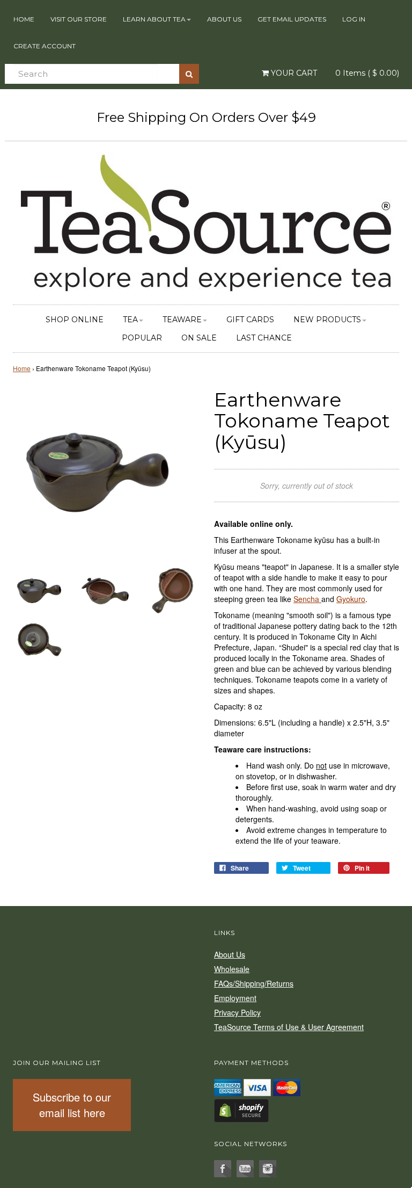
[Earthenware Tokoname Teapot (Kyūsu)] (38, 589)
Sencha (307, 598)
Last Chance (264, 338)
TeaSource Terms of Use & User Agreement (289, 1027)
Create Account (44, 46)
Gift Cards (250, 319)
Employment (235, 998)
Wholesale (231, 969)
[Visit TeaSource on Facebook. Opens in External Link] (222, 1168)
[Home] (206, 221)
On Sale (199, 338)
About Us (224, 19)
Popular (142, 338)
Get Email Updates (292, 19)
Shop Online (75, 319)
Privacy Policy (237, 1012)
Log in (353, 19)
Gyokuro (350, 598)
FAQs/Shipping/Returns (253, 983)
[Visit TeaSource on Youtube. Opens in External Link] (245, 1168)
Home (23, 19)
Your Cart (293, 73)
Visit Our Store (78, 19)
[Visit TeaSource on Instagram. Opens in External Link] (267, 1168)
